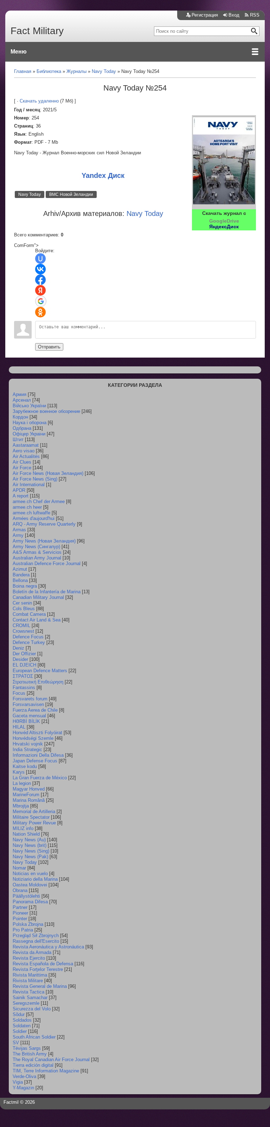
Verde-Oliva (24, 1076)
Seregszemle (26, 1003)
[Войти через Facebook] (40, 279)
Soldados (22, 1020)
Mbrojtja (21, 806)
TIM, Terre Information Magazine (46, 1070)
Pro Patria (23, 930)
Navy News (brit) (29, 845)
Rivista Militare (28, 980)
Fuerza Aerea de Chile (35, 710)
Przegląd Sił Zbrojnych (36, 935)
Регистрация (205, 15)
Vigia (18, 1082)
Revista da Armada (32, 952)
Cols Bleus (24, 608)
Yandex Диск (103, 175)
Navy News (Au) (29, 839)
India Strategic (27, 749)
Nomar (19, 868)
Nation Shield (26, 834)
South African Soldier (34, 1037)
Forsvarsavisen (28, 704)
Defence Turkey (29, 642)
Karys (19, 772)
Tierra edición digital (33, 1065)
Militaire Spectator (31, 817)
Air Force (22, 467)
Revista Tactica (28, 992)
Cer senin (22, 603)
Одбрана (22, 428)
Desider (20, 659)
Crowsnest (23, 631)
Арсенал (22, 400)
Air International (29, 484)
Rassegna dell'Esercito (36, 941)
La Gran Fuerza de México (40, 777)
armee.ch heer (27, 507)
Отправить (49, 346)
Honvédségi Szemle (33, 738)
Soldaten (22, 1025)
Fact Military (37, 30)
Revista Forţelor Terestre (38, 969)
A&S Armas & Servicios (37, 552)
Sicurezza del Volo (32, 1008)
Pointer (20, 918)
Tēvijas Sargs (27, 1048)
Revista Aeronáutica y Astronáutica (48, 946)
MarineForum (26, 794)
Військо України (29, 405)
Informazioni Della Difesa (38, 755)
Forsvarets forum (30, 698)
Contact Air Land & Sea (36, 620)
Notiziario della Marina (35, 879)
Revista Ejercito (29, 958)
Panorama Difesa (30, 901)
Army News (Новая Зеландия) (44, 541)
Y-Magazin (23, 1087)
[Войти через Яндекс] (40, 290)
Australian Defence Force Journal (47, 563)
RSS (254, 15)
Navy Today (29, 194)
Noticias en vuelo (30, 873)
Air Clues (22, 462)
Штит (18, 439)
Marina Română (29, 800)
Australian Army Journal (37, 558)
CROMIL (21, 625)
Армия (19, 394)
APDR (19, 490)
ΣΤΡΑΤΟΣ (23, 676)
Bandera (21, 574)
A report (20, 496)
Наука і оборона (29, 422)
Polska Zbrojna (28, 924)
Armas (19, 529)
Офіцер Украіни (29, 433)
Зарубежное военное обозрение (46, 411)
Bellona (20, 580)
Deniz (18, 648)
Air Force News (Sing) (35, 479)
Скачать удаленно (39, 101)
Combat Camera (29, 614)
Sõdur (19, 1014)
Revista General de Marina (40, 986)
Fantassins (24, 687)
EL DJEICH (24, 665)
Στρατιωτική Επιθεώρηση (38, 682)
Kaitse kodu (25, 766)
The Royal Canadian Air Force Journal (51, 1059)
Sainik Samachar (30, 997)
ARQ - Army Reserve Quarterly (44, 524)
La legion (22, 783)
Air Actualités (26, 456)
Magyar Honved (29, 789)
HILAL (19, 727)
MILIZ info (23, 828)
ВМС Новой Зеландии (71, 194)
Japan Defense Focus (35, 760)
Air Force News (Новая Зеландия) (48, 473)
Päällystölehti (26, 896)
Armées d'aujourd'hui (33, 518)
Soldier (20, 1031)
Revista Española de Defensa (43, 963)
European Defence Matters (40, 670)
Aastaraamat (26, 445)
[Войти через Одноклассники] (40, 312)
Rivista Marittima (30, 975)
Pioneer (20, 913)
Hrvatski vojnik (28, 744)
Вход (234, 15)
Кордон (20, 417)
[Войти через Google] (40, 301)
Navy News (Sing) (31, 851)
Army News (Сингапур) (36, 546)
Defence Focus (28, 636)
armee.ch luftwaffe (31, 512)
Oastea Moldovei (30, 884)
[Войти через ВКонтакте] (40, 269)
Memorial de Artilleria (34, 811)
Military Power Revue (34, 822)
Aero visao (23, 450)
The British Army (30, 1054)
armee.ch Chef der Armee (39, 501)
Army (18, 535)
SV (16, 1042)
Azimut (20, 569)
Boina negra (25, 586)
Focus (19, 693)
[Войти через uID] (40, 258)
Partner (20, 907)
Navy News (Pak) (30, 856)
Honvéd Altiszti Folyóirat (37, 732)
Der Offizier (24, 653)
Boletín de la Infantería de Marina (47, 591)
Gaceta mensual (29, 715)
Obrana (20, 890)
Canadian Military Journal (38, 597)
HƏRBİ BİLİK (26, 721)
